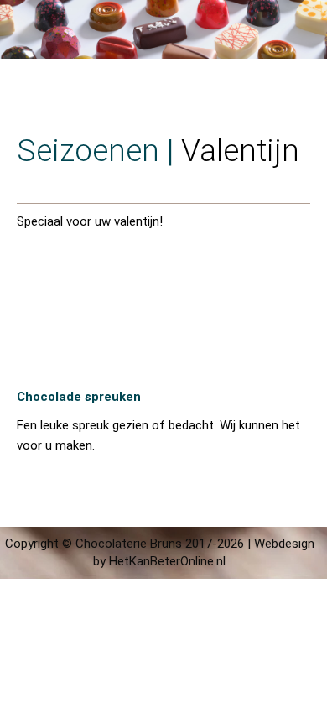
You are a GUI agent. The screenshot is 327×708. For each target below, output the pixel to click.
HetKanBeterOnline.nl (167, 561)
